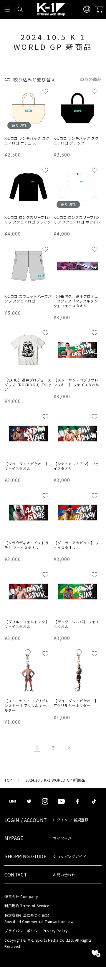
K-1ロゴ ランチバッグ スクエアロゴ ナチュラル (26, 140)
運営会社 (21, 896)
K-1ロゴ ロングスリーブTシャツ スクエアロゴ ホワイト (77, 219)
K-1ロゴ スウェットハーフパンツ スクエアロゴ (28, 298)
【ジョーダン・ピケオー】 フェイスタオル (26, 466)
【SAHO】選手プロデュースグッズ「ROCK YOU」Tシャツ (28, 385)
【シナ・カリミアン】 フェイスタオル (76, 466)
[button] (7, 9)
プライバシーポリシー (36, 930)
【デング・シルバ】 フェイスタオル (76, 624)
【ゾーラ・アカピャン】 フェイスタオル (76, 545)
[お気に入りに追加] (45, 91)
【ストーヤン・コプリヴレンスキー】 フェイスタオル (76, 382)
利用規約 (26, 905)
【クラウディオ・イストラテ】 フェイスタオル (26, 545)
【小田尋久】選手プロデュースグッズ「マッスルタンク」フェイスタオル (76, 301)
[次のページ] (68, 747)
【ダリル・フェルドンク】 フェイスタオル (26, 624)
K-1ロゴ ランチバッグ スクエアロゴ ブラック (76, 140)
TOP (8, 780)
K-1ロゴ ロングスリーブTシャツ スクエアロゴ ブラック (27, 219)
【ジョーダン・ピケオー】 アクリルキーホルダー (76, 703)
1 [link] (37, 747)
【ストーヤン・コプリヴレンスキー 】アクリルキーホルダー (27, 705)
